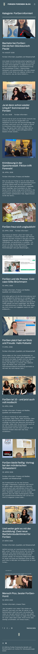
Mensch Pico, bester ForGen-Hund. (18, 594)
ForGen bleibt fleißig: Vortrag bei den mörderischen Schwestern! (18, 465)
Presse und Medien (23, 176)
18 (11, 628)
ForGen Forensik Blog (19, 4)
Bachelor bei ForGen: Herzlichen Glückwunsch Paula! (16, 46)
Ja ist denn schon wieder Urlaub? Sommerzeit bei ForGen (15, 108)
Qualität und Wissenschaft (25, 57)
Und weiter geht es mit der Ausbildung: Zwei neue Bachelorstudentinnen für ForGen (16, 532)
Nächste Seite (31, 628)
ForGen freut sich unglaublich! (19, 227)
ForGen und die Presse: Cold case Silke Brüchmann (18, 280)
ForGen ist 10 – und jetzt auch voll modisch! (18, 401)
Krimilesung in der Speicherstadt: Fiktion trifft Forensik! (17, 166)
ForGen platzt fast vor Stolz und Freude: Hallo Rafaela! (17, 341)
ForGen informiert (8, 57)
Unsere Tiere (20, 604)
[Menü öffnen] (34, 4)
